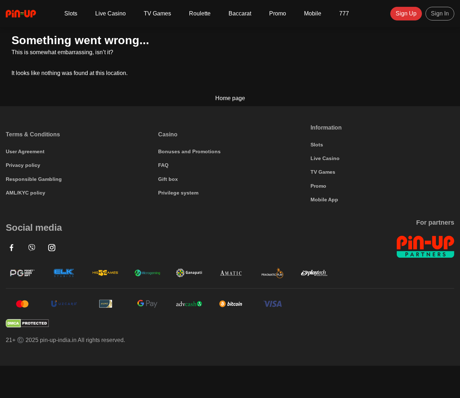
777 (344, 13)
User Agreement (25, 151)
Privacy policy (23, 165)
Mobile (312, 13)
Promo (277, 13)
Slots (70, 13)
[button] (11, 247)
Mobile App (324, 199)
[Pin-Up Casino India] (21, 14)
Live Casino (110, 13)
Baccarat (240, 13)
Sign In (440, 13)
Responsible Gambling (34, 179)
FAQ (163, 165)
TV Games (157, 13)
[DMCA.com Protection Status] (230, 323)
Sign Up (406, 13)
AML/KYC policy (25, 193)
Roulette (200, 13)
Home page (230, 98)
